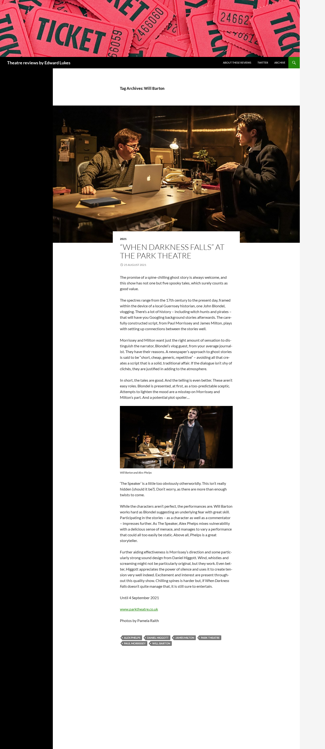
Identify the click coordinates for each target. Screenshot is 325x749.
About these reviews (237, 62)
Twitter (262, 62)
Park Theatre (210, 637)
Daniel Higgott (158, 637)
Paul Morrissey (135, 643)
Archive (279, 62)
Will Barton (161, 643)
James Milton (184, 637)
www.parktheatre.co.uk (139, 609)
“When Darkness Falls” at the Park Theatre (172, 251)
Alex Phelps (132, 637)
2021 (123, 239)
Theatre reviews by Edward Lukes (38, 62)
